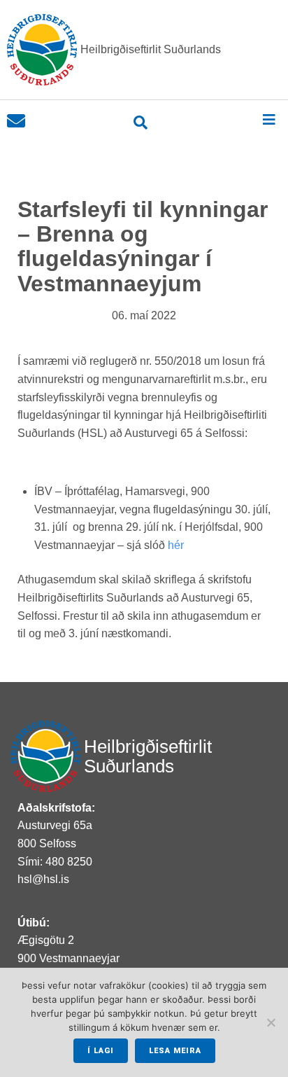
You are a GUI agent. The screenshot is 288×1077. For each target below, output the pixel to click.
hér (176, 545)
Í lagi (100, 1050)
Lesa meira (175, 1050)
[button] (269, 119)
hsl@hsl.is (43, 879)
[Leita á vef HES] (141, 122)
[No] (271, 1022)
